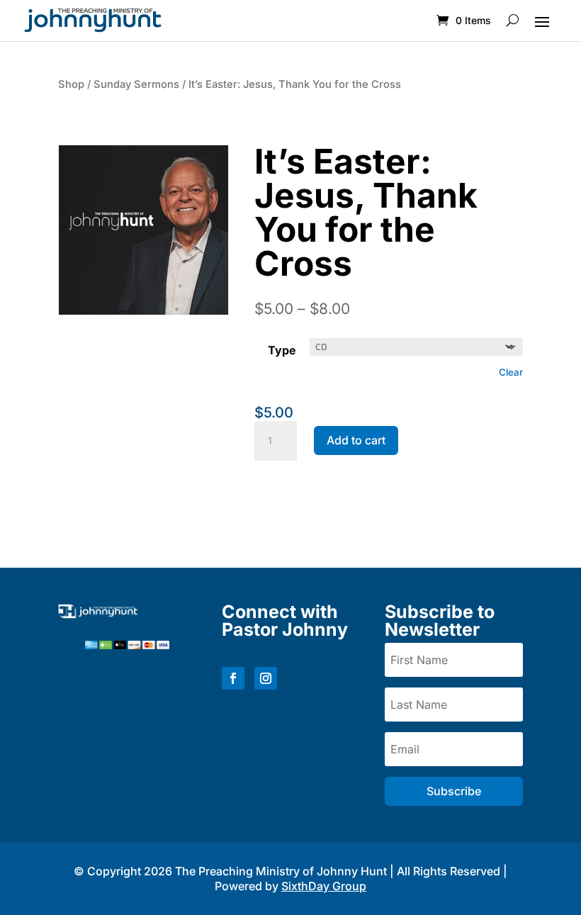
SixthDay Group (323, 886)
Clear (511, 372)
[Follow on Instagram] (265, 678)
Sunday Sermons (136, 84)
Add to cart (356, 440)
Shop (71, 84)
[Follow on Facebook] (233, 678)
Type (282, 350)
